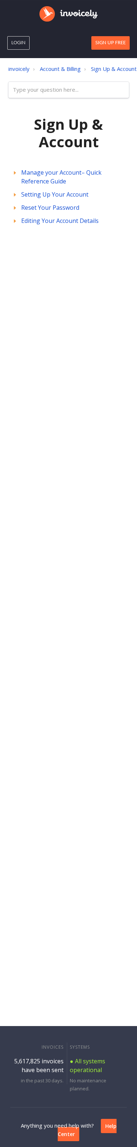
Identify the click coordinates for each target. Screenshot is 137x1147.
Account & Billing (60, 68)
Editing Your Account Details (60, 221)
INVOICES (53, 1047)
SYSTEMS (80, 1047)
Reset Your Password (50, 208)
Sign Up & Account (114, 68)
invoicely (19, 68)
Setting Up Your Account (54, 194)
